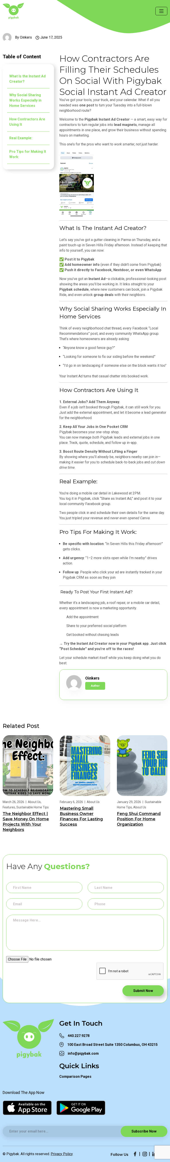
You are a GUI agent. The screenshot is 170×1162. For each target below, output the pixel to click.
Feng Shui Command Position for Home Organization (139, 819)
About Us (34, 802)
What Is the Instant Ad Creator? (27, 79)
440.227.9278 (78, 1036)
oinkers (26, 37)
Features (9, 807)
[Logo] (20, 11)
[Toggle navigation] (161, 11)
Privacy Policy (62, 1154)
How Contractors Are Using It (27, 122)
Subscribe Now (143, 1131)
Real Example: (20, 138)
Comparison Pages (75, 1076)
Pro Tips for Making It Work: (27, 154)
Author (95, 685)
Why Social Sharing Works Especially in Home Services (25, 100)
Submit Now (143, 991)
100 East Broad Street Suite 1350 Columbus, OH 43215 (112, 1044)
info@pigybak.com (83, 1053)
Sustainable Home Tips (32, 807)
